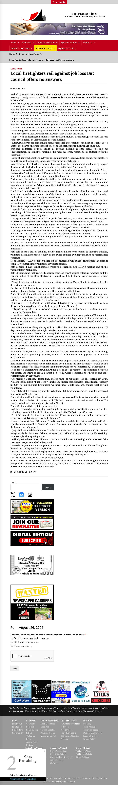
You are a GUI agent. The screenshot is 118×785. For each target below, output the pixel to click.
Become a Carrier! (48, 736)
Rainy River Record (68, 733)
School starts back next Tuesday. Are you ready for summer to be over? (48, 634)
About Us (87, 42)
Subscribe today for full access (23, 775)
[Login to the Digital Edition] (61, 691)
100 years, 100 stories (70, 736)
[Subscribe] (101, 691)
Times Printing (89, 726)
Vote (15, 668)
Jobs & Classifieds (46, 42)
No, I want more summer (26, 642)
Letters (29, 733)
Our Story (87, 723)
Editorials (30, 726)
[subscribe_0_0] (32, 506)
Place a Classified (48, 730)
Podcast (29, 745)
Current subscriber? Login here (23, 778)
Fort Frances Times (84, 13)
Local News (16, 68)
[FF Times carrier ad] (32, 602)
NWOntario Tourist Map (70, 723)
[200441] (32, 564)
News (13, 42)
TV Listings (65, 726)
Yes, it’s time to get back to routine (31, 638)
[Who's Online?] (81, 691)
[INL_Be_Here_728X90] (59, 29)
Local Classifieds (48, 723)
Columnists (30, 723)
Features (26, 42)
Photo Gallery (17, 733)
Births (28, 739)
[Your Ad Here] (41, 691)
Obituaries (30, 736)
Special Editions (82, 757)
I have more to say (23, 645)
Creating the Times (90, 736)
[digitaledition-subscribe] (32, 538)
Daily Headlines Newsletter (61, 757)
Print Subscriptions (58, 754)
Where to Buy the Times (92, 733)
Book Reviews (32, 730)
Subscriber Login (57, 760)
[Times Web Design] (22, 691)
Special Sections (69, 42)
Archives (64, 739)
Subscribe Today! (44, 48)
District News (17, 730)
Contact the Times (20, 48)
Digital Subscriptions (58, 751)
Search (14, 482)
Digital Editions (66, 48)
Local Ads (45, 726)
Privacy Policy (89, 739)
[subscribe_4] (32, 522)
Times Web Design (90, 730)
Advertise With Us (48, 733)
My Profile (60, 2)
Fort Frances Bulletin (84, 754)
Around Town (31, 742)
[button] (53, 2)
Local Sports (17, 726)
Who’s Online (66, 730)
